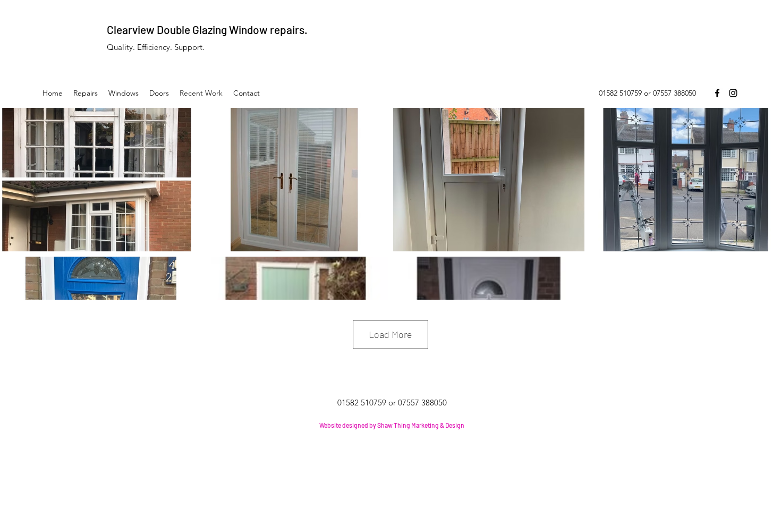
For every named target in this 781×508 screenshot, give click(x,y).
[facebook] (717, 93)
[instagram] (733, 93)
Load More (390, 334)
